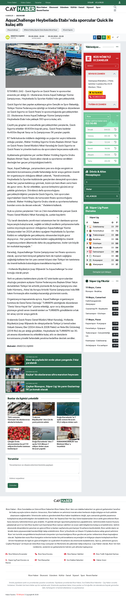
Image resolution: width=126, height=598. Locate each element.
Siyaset (90, 7)
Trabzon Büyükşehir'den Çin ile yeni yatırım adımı (42, 419)
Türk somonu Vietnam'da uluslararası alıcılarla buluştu (19, 419)
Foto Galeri (12, 2)
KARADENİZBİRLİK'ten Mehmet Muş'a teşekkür (67, 444)
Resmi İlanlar (43, 10)
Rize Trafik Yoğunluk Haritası (107, 554)
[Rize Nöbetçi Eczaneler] (117, 59)
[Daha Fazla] (109, 37)
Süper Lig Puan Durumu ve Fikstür (17, 561)
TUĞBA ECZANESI (97, 104)
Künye (48, 2)
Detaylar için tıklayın (102, 272)
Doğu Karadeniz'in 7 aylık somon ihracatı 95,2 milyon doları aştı (67, 419)
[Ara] (115, 7)
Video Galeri (26, 2)
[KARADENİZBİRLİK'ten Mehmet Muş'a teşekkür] (68, 433)
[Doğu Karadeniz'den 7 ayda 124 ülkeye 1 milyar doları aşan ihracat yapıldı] (43, 433)
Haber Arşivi (101, 560)
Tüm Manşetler (44, 560)
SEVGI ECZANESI (96, 74)
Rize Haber (42, 7)
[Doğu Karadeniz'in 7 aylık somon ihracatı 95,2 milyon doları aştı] (68, 409)
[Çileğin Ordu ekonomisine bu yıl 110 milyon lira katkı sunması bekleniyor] (19, 433)
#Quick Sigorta (67, 30)
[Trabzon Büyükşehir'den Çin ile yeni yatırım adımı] (43, 409)
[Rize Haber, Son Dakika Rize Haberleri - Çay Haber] (21, 9)
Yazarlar (38, 2)
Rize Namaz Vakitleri (75, 554)
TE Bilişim (20, 595)
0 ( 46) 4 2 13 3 (98, 97)
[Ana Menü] (115, 10)
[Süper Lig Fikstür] (117, 281)
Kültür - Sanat (77, 7)
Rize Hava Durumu (45, 554)
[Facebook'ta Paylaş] (94, 37)
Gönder (13, 485)
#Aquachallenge (12, 30)
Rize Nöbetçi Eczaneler (18, 554)
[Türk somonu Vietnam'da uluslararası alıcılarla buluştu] (19, 409)
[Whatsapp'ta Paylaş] (104, 37)
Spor (98, 7)
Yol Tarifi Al (97, 93)
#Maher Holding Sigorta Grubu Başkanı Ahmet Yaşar (40, 30)
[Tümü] (117, 47)
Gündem (64, 7)
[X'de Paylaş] (99, 37)
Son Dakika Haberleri (75, 560)
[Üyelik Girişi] (118, 2)
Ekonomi (53, 7)
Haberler (9, 16)
